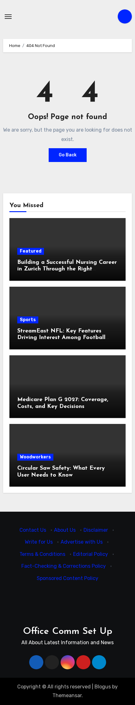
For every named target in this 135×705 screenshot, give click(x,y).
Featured (30, 251)
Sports (28, 319)
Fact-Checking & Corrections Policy (63, 566)
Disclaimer (96, 530)
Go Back (68, 155)
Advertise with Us (82, 542)
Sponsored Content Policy (67, 578)
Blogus (102, 687)
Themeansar (67, 695)
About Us (65, 530)
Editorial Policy (90, 554)
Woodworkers (35, 457)
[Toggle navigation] (8, 16)
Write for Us (39, 542)
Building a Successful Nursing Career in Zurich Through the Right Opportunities (67, 269)
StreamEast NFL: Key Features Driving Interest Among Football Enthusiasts (61, 337)
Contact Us (32, 530)
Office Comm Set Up (67, 631)
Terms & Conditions (42, 554)
